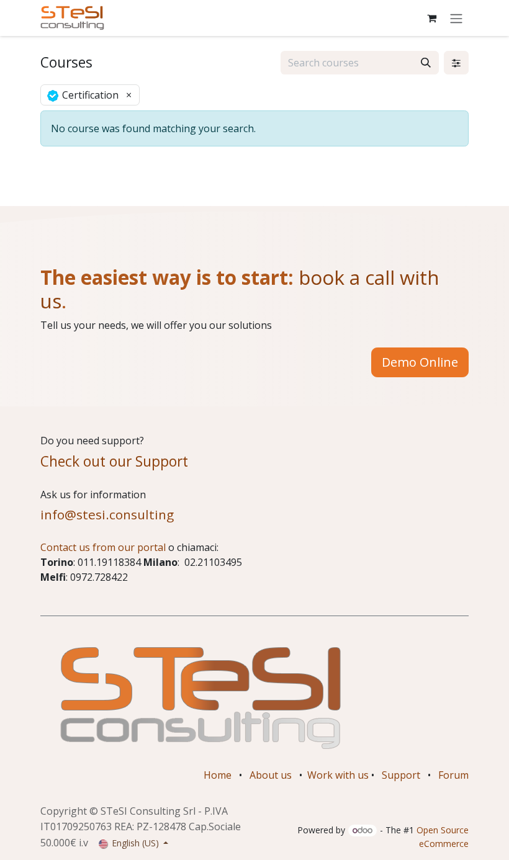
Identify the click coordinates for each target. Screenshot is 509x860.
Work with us (338, 775)
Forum (453, 775)
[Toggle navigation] (456, 18)
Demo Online (420, 362)
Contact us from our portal (103, 547)
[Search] (426, 62)
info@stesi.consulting (107, 514)
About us (271, 775)
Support (401, 775)
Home (218, 775)
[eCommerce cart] (431, 18)
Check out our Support (114, 461)
